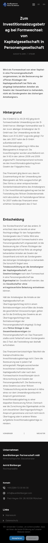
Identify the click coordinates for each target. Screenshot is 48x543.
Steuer (32, 54)
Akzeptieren (17, 538)
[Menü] (33, 4)
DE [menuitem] (39, 4)
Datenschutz (12, 520)
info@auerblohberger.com (19, 493)
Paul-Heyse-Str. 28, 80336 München (24, 498)
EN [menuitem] (44, 4)
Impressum (11, 515)
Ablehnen (32, 538)
